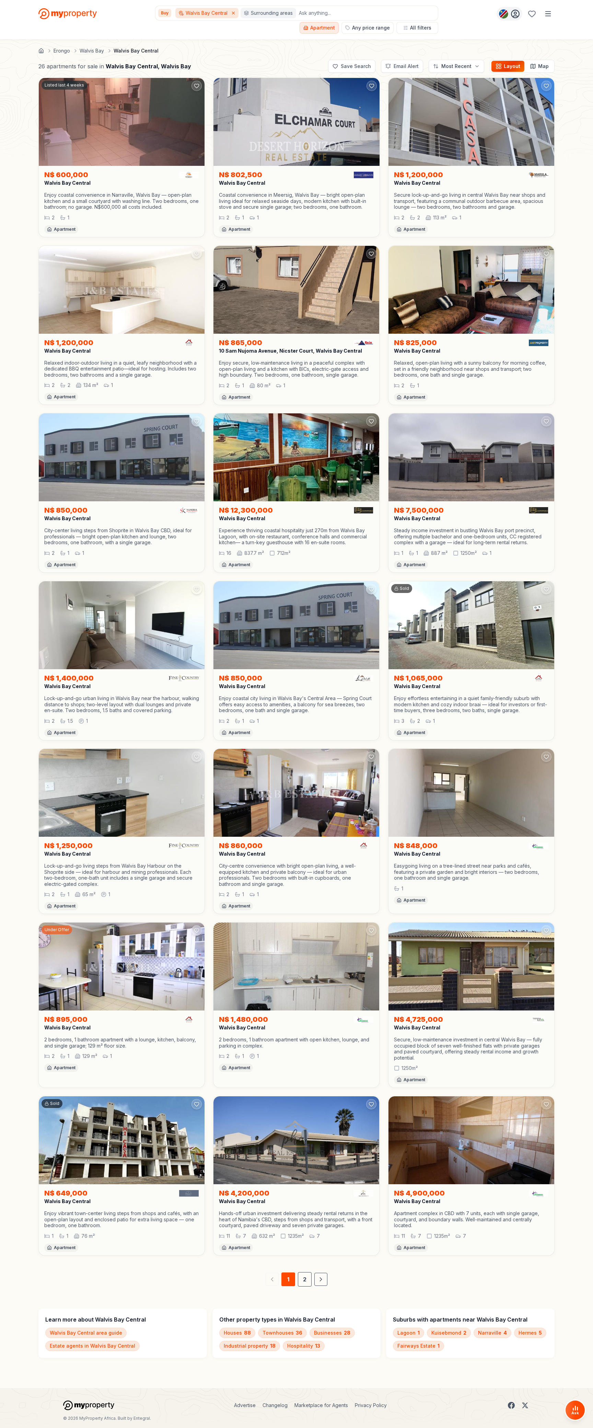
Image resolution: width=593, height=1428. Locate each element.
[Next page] (320, 1279)
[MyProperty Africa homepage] (88, 1405)
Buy (164, 12)
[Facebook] (511, 1405)
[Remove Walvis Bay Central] (234, 13)
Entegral (141, 1418)
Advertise (245, 1405)
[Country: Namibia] (509, 14)
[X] (525, 1405)
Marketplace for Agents (321, 1405)
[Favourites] (532, 14)
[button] (121, 201)
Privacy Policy (371, 1405)
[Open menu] (548, 13)
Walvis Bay (176, 66)
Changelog (275, 1405)
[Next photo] (196, 121)
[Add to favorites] (196, 86)
